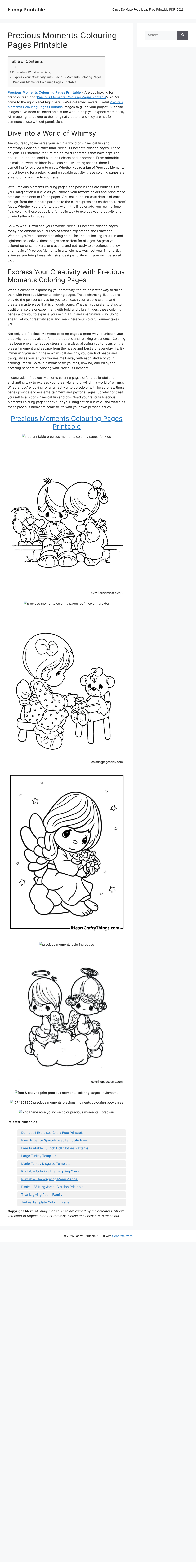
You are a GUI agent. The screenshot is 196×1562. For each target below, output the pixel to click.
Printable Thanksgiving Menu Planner (49, 1179)
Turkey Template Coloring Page (45, 1202)
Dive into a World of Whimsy (32, 72)
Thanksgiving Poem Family (41, 1195)
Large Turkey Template (39, 1156)
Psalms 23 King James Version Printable (52, 1187)
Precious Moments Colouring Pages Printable (44, 82)
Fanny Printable (26, 9)
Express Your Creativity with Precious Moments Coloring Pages (57, 77)
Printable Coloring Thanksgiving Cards (50, 1171)
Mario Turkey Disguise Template (45, 1164)
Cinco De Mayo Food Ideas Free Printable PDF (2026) (148, 9)
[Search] (182, 35)
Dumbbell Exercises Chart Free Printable (52, 1133)
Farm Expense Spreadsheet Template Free (54, 1140)
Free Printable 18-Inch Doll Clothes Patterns (54, 1148)
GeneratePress (122, 1236)
